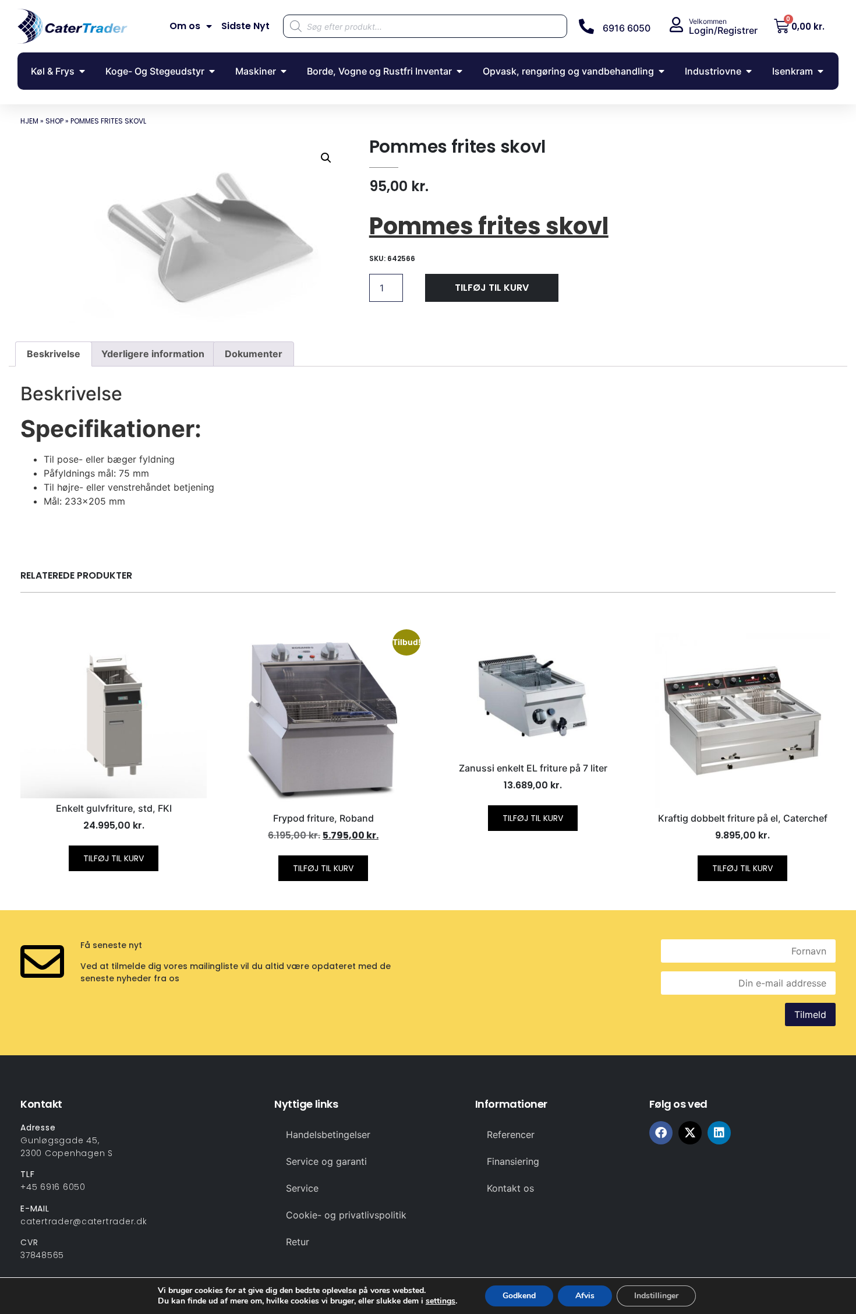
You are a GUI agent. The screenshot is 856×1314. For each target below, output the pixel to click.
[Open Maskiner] (283, 71)
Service (302, 1188)
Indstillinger (656, 1295)
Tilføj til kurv (492, 287)
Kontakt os (510, 1188)
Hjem (29, 121)
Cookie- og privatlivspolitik (346, 1215)
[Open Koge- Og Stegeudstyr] (212, 71)
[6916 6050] (586, 26)
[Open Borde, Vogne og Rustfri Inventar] (459, 71)
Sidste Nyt (245, 26)
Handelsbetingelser (328, 1134)
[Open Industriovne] (749, 71)
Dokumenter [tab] (253, 354)
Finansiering (513, 1161)
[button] (326, 157)
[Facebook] (661, 1132)
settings (440, 1301)
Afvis (585, 1295)
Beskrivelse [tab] (53, 354)
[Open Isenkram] (820, 71)
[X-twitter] (690, 1132)
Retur (297, 1242)
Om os (184, 26)
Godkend (519, 1295)
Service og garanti (326, 1161)
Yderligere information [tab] (152, 354)
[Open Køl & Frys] (82, 71)
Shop (54, 121)
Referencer (511, 1134)
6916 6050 (626, 28)
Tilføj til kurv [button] (113, 858)
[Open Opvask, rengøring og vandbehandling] (661, 71)
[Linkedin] (719, 1132)
